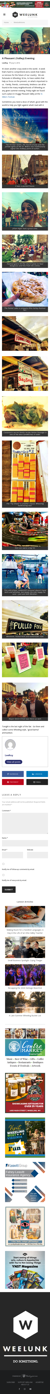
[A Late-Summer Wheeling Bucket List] (25, 1003)
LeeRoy (5, 63)
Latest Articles (25, 901)
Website (30, 850)
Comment (6, 811)
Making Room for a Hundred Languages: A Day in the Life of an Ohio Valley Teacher (25, 931)
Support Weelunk (25, 1382)
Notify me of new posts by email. (14, 880)
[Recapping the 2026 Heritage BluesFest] (25, 975)
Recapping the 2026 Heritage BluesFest (25, 988)
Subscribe (11, 1382)
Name (5, 838)
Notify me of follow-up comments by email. (18, 869)
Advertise (39, 1382)
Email (4, 850)
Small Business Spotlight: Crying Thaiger (25, 960)
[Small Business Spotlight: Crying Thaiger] (25, 948)
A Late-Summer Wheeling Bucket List (25, 1015)
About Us (25, 1384)
